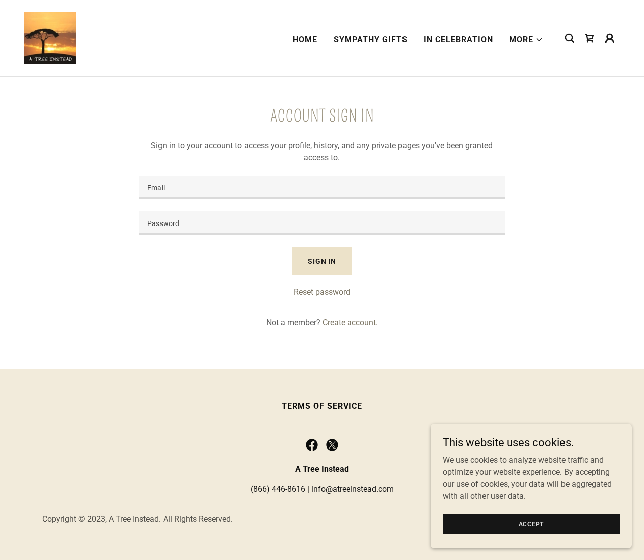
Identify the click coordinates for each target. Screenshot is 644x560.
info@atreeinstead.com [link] (352, 489)
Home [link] (305, 39)
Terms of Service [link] (322, 406)
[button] (526, 40)
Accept (531, 523)
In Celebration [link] (458, 39)
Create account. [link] (350, 322)
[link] (50, 37)
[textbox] (321, 187)
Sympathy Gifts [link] (371, 39)
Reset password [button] (322, 292)
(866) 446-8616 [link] (278, 489)
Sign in (322, 261)
